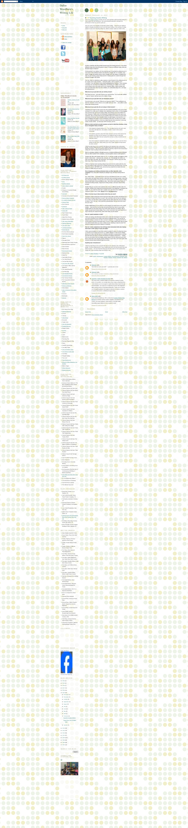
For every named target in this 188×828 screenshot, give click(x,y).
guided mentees (94, 19)
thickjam (64, 298)
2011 (63, 735)
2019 (63, 683)
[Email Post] (116, 254)
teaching (119, 257)
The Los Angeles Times (67, 349)
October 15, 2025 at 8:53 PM (98, 293)
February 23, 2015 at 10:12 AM (99, 269)
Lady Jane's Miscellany (67, 221)
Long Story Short (66, 225)
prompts (106, 257)
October (66, 699)
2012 (63, 733)
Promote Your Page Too (66, 674)
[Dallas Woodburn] (66, 672)
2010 (63, 737)
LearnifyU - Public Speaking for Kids (101, 278)
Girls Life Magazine (66, 324)
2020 (63, 680)
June (65, 708)
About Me (64, 27)
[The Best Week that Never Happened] (64, 112)
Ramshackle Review (67, 250)
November (66, 697)
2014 (63, 728)
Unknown (94, 265)
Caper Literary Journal (67, 185)
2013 (63, 730)
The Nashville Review (67, 273)
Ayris (63, 181)
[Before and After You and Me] (64, 121)
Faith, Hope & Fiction (67, 208)
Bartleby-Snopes (66, 183)
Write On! (64, 29)
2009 (63, 740)
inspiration (122, 256)
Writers (125, 257)
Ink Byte (64, 330)
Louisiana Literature (66, 227)
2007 (63, 744)
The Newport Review (67, 275)
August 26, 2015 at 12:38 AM (98, 275)
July (65, 706)
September (66, 701)
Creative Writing (107, 256)
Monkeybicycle (65, 229)
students (110, 257)
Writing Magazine (66, 368)
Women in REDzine (66, 285)
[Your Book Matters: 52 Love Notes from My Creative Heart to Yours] (64, 130)
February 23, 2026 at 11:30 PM (99, 305)
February (66, 716)
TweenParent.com (66, 360)
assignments (100, 256)
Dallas (65, 39)
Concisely (64, 193)
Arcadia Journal (66, 177)
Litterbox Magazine (66, 223)
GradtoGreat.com (66, 326)
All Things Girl (65, 175)
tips (122, 257)
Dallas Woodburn (68, 36)
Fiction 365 (64, 210)
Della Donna (65, 317)
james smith (95, 296)
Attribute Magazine (66, 311)
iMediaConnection (66, 370)
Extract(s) (64, 206)
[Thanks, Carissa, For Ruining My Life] (64, 103)
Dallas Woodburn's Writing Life (66, 9)
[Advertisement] (70, 786)
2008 (63, 742)
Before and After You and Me (74, 118)
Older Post (124, 311)
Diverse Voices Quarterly (68, 198)
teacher (114, 257)
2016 (63, 690)
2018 (63, 685)
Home (106, 311)
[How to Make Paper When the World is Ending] (64, 139)
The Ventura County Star (68, 351)
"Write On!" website (66, 42)
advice (94, 256)
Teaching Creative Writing (69, 717)
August (65, 704)
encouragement (115, 256)
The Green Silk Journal (67, 263)
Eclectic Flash (65, 202)
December (66, 694)
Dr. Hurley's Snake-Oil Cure (68, 200)
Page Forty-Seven (66, 236)
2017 (63, 688)
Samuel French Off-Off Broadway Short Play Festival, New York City (70, 517)
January (66, 725)
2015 (63, 692)
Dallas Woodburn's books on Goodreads (68, 96)
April (65, 713)
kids (126, 256)
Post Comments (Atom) (97, 314)
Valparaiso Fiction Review (68, 283)
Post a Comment (91, 308)
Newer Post (88, 311)
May (65, 711)
